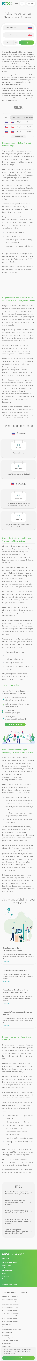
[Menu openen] (16, 3)
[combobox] (19, 28)
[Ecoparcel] (7, 3)
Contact (4, 1273)
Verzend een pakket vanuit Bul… (10, 1313)
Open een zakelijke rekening (9, 1262)
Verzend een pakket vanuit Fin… (10, 1321)
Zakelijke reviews (6, 1268)
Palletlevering (5, 1335)
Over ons (5, 1258)
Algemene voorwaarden (8, 1279)
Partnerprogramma (7, 1270)
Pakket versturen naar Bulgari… (10, 1302)
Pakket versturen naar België (9, 1299)
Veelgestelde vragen (7, 1265)
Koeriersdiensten (6, 1324)
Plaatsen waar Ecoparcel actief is (11, 1327)
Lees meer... (6, 961)
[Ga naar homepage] (18, 1254)
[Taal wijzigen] (22, 4)
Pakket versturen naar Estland (10, 1307)
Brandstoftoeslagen (7, 1332)
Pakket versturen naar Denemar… (11, 1305)
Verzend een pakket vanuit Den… (10, 1316)
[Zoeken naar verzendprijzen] (26, 42)
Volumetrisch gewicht (8, 1338)
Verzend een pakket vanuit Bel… (10, 1310)
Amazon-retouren (6, 1343)
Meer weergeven (18, 136)
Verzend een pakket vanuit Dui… (10, 1318)
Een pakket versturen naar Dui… (10, 1296)
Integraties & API (6, 1346)
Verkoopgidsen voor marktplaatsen (11, 1329)
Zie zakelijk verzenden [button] (15, 724)
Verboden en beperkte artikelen (10, 1340)
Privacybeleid (5, 1276)
